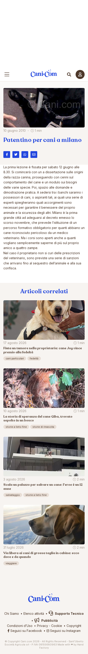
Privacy (42, 626)
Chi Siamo (11, 613)
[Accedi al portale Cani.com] (80, 74)
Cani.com (44, 73)
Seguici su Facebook (25, 631)
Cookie (56, 626)
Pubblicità (49, 620)
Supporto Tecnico (69, 613)
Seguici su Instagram (65, 631)
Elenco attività (33, 613)
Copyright (74, 626)
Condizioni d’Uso (19, 626)
